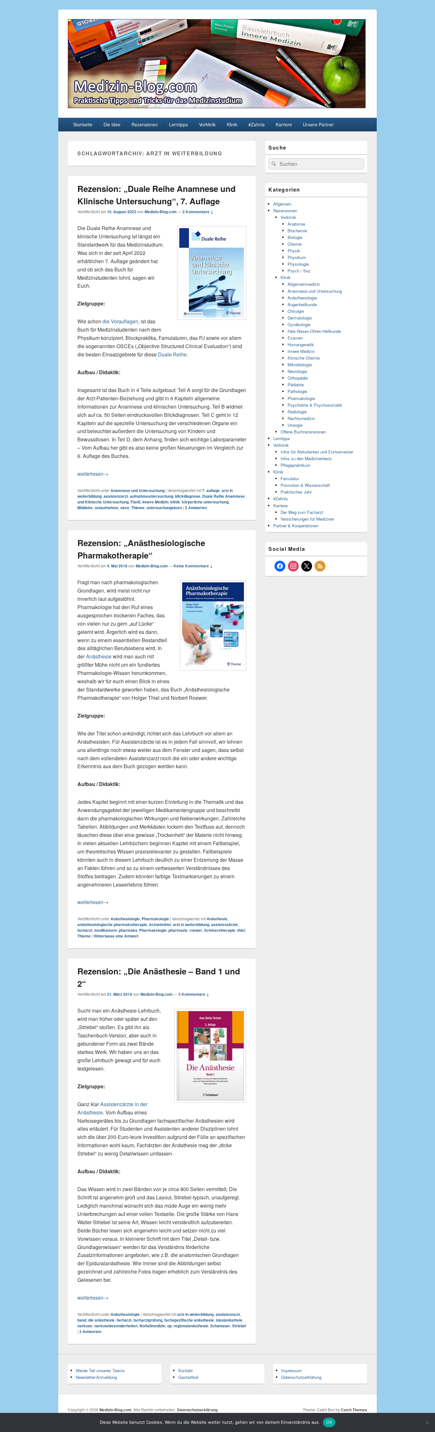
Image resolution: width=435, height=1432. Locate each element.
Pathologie (297, 391)
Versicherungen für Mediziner (307, 519)
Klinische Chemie (304, 358)
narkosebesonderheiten (116, 1326)
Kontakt (185, 1370)
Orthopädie (298, 378)
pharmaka (128, 930)
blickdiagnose (187, 496)
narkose (84, 1326)
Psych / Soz (299, 271)
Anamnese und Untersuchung (138, 490)
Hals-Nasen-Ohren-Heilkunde (314, 331)
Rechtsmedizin (301, 418)
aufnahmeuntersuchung (151, 496)
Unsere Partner (318, 124)
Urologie (295, 425)
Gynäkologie (299, 324)
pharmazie (178, 930)
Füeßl (135, 502)
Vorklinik (207, 124)
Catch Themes (354, 1410)
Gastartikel (188, 1377)
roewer (195, 930)
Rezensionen (145, 124)
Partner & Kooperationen (295, 526)
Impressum (291, 1370)
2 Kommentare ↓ (197, 211)
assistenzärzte (224, 924)
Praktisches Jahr (296, 492)
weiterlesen (93, 473)
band (81, 1320)
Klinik (232, 124)
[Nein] (427, 1422)
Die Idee (111, 124)
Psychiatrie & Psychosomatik (315, 405)
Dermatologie (300, 318)
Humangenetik (301, 344)
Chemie (295, 244)
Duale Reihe (172, 354)
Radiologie (297, 412)
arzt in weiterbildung (191, 924)
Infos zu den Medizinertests (306, 458)
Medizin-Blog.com (161, 211)
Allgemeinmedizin (304, 284)
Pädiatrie (296, 385)
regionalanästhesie (191, 1326)
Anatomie (296, 224)
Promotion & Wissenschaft (305, 485)
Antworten (196, 507)
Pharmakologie (155, 919)
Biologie (295, 237)
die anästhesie (101, 1320)
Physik (294, 251)
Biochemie (297, 231)
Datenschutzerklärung (301, 1377)
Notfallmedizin (152, 1326)
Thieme (138, 507)
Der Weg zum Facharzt (302, 512)
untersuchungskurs (164, 507)
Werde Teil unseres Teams (100, 1370)
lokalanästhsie (229, 1320)
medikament (105, 930)
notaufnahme (106, 507)
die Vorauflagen (120, 321)
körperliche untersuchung (205, 502)
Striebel (239, 1326)
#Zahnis (256, 124)
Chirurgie (296, 311)
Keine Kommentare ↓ (193, 566)
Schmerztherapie (219, 930)
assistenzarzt (115, 496)
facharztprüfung (147, 1320)
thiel (241, 930)
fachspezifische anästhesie (189, 1320)
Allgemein (282, 204)
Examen (295, 338)
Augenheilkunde (302, 304)
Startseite (82, 124)
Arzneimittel (160, 924)
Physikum (297, 257)
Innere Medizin (155, 502)
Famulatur (290, 478)
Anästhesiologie (125, 919)
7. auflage (211, 490)
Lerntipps (178, 124)
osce (124, 507)
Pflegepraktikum (295, 465)
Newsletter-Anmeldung (96, 1377)
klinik (175, 502)
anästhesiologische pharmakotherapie (112, 924)
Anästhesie (98, 656)
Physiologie (298, 264)
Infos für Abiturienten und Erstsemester (317, 452)
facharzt (84, 930)
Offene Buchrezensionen (303, 432)
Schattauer (220, 1326)
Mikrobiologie (300, 365)
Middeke (85, 507)
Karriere (284, 124)
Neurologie (297, 371)
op (169, 1326)
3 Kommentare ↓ (193, 994)
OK (329, 1422)
